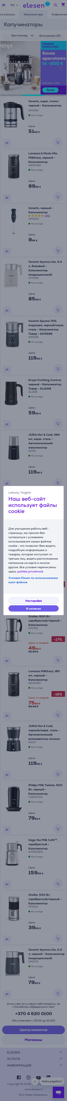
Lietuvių (13, 492)
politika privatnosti (30, 571)
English (26, 492)
